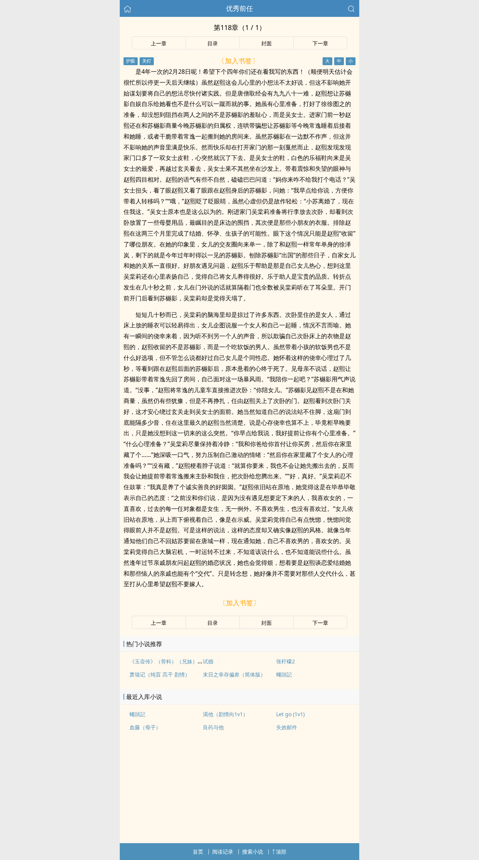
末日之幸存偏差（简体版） (234, 674)
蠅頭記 (284, 674)
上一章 (159, 43)
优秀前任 (239, 8)
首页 (198, 851)
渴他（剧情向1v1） (225, 714)
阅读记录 (222, 851)
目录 (212, 43)
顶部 (281, 851)
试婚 (208, 661)
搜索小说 (252, 851)
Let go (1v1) (290, 714)
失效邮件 (286, 727)
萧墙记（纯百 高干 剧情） (159, 674)
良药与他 (213, 727)
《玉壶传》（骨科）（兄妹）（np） (172, 661)
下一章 (320, 43)
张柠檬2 (285, 661)
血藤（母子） (145, 727)
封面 (266, 43)
